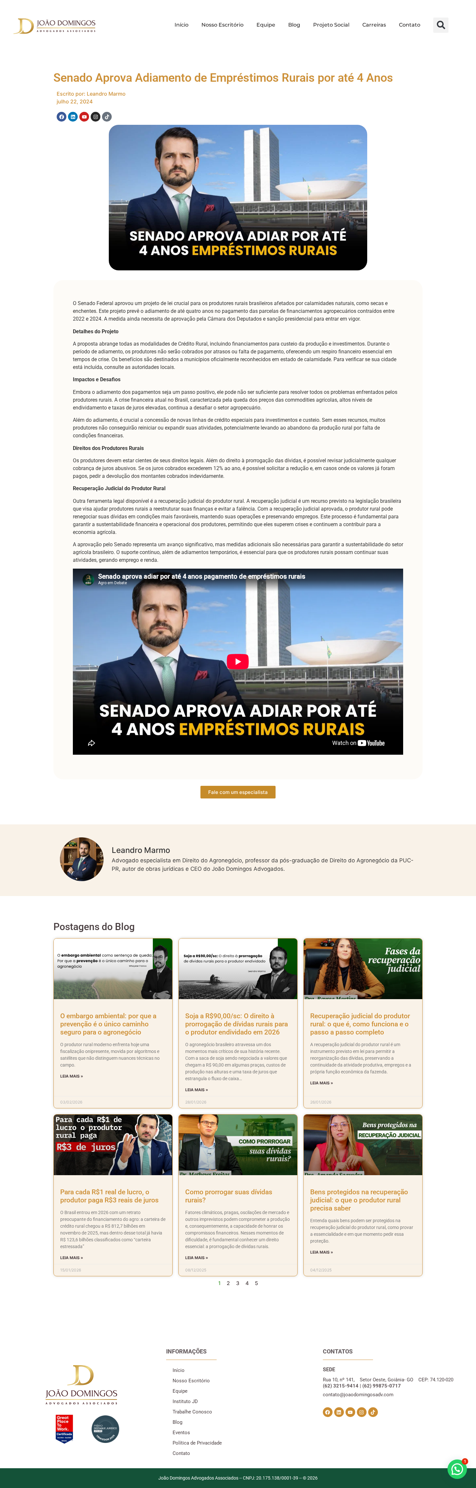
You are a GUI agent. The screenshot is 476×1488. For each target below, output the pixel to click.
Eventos (181, 1432)
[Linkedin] (73, 117)
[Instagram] (95, 117)
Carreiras (374, 25)
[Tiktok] (107, 117)
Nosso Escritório (222, 25)
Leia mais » (71, 1076)
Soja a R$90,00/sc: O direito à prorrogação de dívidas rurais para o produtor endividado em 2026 (236, 1024)
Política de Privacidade (197, 1443)
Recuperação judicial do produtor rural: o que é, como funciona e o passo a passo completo (360, 1024)
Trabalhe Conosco (192, 1412)
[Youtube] (84, 117)
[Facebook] (61, 117)
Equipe (265, 25)
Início (181, 25)
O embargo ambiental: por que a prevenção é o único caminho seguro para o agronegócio (108, 1024)
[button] (440, 25)
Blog (294, 25)
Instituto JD (185, 1401)
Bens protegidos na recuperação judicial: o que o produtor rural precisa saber (359, 1200)
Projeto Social (331, 25)
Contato (409, 25)
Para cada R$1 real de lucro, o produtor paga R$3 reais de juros (109, 1196)
